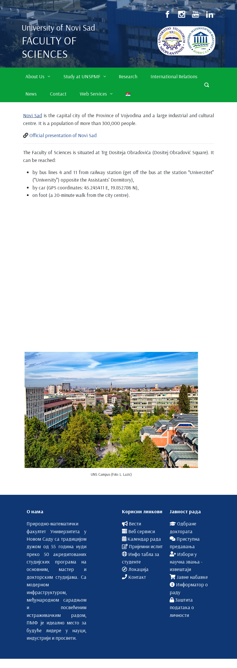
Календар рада (144, 538)
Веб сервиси (141, 531)
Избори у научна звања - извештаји (186, 561)
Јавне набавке (192, 577)
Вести (135, 523)
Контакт (137, 577)
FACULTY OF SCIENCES (49, 47)
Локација (138, 569)
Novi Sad (32, 115)
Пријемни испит (146, 546)
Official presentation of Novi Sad (63, 135)
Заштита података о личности (182, 607)
